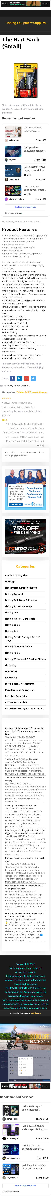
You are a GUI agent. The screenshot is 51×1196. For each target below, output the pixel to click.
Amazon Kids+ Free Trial (14, 338)
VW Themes (36, 1013)
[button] (25, 33)
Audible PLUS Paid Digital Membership (21, 281)
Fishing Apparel (14, 594)
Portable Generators (16, 696)
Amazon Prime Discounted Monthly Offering (24, 335)
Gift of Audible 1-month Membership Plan (23, 290)
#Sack (17, 385)
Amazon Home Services (14, 329)
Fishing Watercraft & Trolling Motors (25, 659)
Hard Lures (11, 671)
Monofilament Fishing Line (19, 690)
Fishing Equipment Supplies (25, 23)
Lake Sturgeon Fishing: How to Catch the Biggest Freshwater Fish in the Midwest (25, 832)
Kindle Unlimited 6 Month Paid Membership (24, 306)
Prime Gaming (9, 332)
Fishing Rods (12, 631)
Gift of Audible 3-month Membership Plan (23, 284)
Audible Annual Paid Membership (19, 271)
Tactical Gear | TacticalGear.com (21, 759)
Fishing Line (11, 612)
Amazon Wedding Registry (16, 319)
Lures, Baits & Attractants (19, 683)
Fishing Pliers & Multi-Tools (20, 618)
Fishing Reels (12, 624)
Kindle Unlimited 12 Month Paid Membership (24, 293)
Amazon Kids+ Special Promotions (20, 342)
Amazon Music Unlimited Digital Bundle (22, 354)
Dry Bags (10, 581)
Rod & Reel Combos (16, 702)
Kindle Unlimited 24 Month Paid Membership (24, 278)
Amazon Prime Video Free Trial (17, 358)
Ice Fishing (11, 677)
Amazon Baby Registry (14, 316)
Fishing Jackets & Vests (18, 606)
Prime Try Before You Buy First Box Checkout (24, 345)
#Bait (9, 385)
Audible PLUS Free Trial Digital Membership (23, 300)
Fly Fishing (11, 665)
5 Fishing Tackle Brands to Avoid (21, 805)
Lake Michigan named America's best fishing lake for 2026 (23, 887)
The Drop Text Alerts (12, 303)
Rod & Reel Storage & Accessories (24, 708)
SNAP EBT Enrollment (12, 297)
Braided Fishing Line (16, 575)
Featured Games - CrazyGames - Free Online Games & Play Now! (24, 915)
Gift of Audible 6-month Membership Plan (23, 287)
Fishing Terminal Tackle (18, 646)
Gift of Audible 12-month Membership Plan (24, 274)
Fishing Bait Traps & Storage (32, 392)
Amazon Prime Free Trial (14, 322)
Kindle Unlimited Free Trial (15, 326)
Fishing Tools (12, 652)
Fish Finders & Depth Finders (21, 587)
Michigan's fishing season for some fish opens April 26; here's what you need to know (24, 731)
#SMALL (25, 385)
